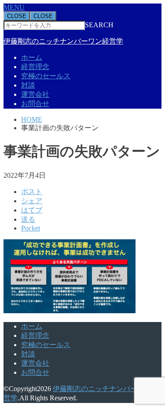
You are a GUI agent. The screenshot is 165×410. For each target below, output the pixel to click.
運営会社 (35, 94)
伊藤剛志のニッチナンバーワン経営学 (63, 41)
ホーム (31, 57)
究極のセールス (45, 76)
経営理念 (35, 66)
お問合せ (35, 103)
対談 (28, 85)
